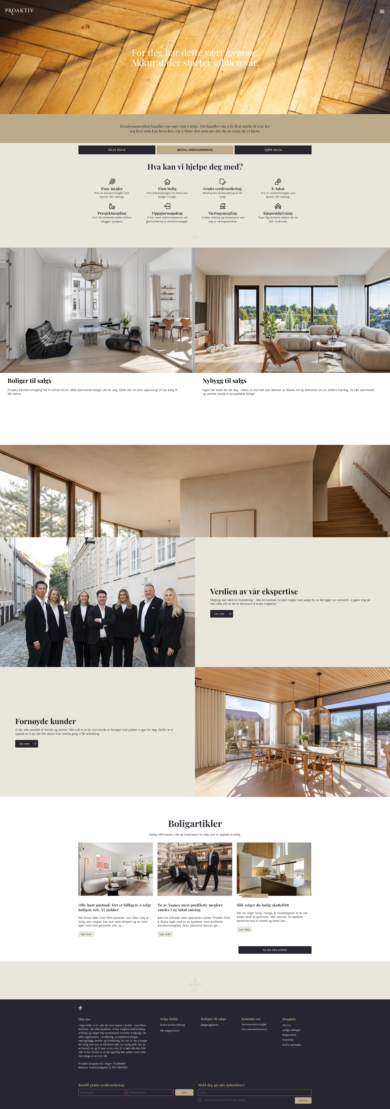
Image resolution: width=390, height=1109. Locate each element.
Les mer (241, 1099)
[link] (370, 12)
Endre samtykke (291, 1044)
